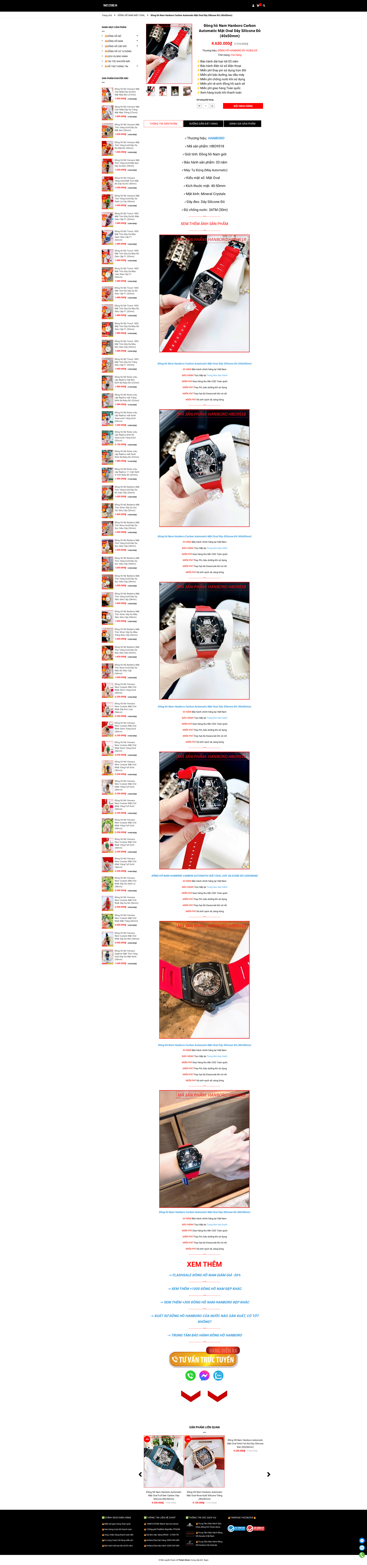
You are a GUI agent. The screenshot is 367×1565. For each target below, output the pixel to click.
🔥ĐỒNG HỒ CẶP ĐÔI (116, 46)
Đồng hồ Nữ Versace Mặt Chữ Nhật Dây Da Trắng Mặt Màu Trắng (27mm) (127, 109)
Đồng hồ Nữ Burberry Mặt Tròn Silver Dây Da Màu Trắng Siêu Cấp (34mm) (127, 632)
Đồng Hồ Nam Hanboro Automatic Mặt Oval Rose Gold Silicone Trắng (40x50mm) (245, 1443)
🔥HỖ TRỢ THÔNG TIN (116, 66)
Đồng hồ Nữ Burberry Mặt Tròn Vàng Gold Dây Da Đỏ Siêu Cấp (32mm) (127, 490)
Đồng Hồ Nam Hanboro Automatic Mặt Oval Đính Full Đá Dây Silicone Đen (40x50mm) (164, 1495)
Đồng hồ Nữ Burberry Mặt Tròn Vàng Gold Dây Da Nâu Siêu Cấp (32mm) (127, 650)
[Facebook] (362, 1540)
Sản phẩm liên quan (204, 1427)
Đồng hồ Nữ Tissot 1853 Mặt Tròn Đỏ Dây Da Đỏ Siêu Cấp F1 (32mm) (126, 291)
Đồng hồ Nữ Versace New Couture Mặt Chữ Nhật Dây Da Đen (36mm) (127, 936)
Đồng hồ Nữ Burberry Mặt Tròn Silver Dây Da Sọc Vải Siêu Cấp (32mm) (127, 507)
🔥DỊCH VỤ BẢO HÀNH (116, 56)
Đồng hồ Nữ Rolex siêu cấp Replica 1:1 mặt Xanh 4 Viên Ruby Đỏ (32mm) (127, 472)
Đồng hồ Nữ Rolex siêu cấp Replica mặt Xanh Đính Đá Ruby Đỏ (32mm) (127, 454)
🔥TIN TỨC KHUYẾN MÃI (117, 61)
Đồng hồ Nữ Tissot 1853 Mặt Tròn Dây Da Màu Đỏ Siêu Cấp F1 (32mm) (127, 253)
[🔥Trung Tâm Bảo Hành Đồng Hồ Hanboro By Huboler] (190, 1543)
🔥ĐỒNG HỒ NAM (114, 41)
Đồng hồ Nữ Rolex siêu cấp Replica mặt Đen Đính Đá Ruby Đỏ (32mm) (127, 380)
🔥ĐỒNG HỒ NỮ (113, 36)
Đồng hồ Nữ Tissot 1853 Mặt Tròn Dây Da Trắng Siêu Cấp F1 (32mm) (126, 362)
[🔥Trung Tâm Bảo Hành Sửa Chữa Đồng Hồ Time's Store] (190, 1525)
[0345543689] (361, 1555)
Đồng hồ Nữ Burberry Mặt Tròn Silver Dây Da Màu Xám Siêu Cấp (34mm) (127, 614)
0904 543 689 (173, 1540)
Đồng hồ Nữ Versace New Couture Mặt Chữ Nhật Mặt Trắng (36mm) (126, 918)
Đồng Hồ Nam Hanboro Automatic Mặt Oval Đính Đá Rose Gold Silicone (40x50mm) (204, 1443)
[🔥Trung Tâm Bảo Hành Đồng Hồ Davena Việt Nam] (190, 1534)
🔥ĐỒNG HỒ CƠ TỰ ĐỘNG (118, 51)
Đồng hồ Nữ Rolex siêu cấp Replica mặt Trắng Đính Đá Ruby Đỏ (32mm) (127, 397)
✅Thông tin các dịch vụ (201, 1517)
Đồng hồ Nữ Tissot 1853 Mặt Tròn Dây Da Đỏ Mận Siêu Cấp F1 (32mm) (127, 216)
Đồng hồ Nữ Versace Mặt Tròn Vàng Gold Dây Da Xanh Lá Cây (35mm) (127, 198)
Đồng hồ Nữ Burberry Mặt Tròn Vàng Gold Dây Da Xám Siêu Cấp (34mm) (127, 596)
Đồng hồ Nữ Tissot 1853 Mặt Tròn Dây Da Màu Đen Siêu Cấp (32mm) (126, 344)
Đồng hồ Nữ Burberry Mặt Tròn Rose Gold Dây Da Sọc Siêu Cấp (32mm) (127, 525)
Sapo (206, 1560)
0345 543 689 (173, 1545)
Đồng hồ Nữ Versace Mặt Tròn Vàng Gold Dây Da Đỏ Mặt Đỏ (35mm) (127, 145)
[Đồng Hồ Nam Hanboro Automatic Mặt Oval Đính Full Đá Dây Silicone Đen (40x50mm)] (164, 1461)
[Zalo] (362, 1548)
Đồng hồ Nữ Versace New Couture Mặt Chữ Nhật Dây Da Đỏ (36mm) (126, 900)
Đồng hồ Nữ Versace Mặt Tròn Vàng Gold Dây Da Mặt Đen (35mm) (127, 127)
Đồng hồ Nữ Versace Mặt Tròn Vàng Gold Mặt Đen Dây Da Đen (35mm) (127, 163)
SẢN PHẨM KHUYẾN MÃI (115, 78)
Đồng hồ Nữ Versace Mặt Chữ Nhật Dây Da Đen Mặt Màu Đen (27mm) (127, 92)
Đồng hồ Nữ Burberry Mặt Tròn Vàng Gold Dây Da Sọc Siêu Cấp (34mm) (127, 543)
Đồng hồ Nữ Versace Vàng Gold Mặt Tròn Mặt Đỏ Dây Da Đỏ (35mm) (126, 181)
